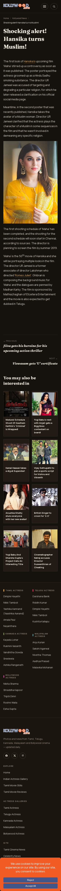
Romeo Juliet (23, 275)
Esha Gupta (9, 708)
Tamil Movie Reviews (15, 791)
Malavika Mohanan (43, 667)
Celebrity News (12, 856)
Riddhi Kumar (40, 602)
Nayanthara (9, 626)
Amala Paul (9, 619)
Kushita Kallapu (41, 621)
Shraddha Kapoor (13, 690)
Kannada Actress (13, 820)
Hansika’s (29, 61)
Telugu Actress (12, 814)
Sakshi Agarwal (41, 648)
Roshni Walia (10, 702)
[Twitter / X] (15, 756)
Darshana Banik (41, 596)
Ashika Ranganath (13, 664)
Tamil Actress (11, 807)
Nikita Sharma (10, 683)
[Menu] (44, 6)
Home (6, 18)
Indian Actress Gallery (15, 779)
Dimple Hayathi (11, 596)
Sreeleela (8, 658)
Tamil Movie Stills (12, 785)
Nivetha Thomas (42, 654)
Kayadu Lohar (10, 639)
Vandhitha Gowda (13, 652)
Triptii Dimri (9, 696)
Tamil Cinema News (14, 849)
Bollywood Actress (13, 833)
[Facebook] (6, 756)
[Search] (54, 6)
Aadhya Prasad (41, 661)
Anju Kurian (39, 642)
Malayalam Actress (14, 827)
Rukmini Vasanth (12, 646)
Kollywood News (19, 18)
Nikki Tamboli (10, 602)
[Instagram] (23, 756)
